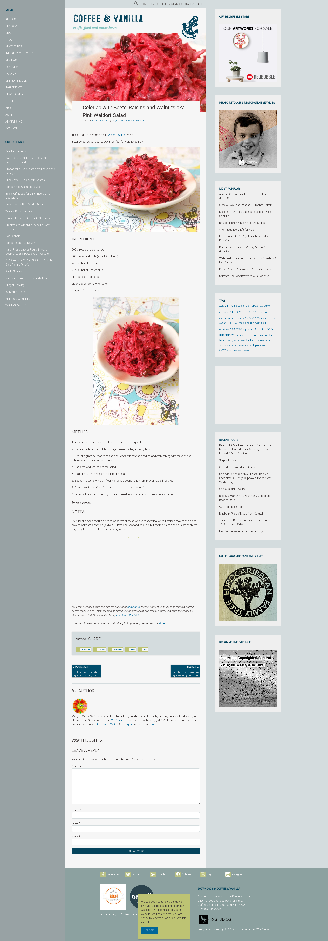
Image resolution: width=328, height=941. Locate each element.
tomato (233, 349)
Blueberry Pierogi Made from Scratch (241, 513)
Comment (79, 766)
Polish (250, 340)
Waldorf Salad (116, 135)
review (260, 340)
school (224, 345)
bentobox (252, 305)
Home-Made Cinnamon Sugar (23, 186)
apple (221, 306)
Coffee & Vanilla (108, 19)
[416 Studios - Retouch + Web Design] (242, 919)
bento (229, 305)
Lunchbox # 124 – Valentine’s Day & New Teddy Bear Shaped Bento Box (185, 673)
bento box (239, 305)
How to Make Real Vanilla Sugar (24, 204)
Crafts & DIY (252, 318)
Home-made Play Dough (20, 242)
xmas (249, 350)
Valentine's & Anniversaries (133, 120)
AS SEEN (10, 114)
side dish (233, 345)
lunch (268, 329)
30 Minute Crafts (15, 292)
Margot (115, 120)
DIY (273, 318)
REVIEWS (11, 60)
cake (267, 305)
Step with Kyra (227, 460)
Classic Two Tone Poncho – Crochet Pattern (245, 205)
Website (76, 836)
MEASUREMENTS (15, 94)
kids (258, 329)
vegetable (242, 350)
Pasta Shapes (13, 271)
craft (232, 318)
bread (260, 306)
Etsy (208, 874)
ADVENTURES (13, 46)
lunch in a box (254, 335)
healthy (235, 329)
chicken (232, 312)
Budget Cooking (15, 285)
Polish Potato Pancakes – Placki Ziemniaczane (247, 269)
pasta (236, 340)
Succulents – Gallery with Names (25, 180)
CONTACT (11, 128)
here (153, 724)
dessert (264, 318)
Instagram (127, 724)
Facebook (102, 724)
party (230, 340)
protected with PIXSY (127, 615)
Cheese (222, 312)
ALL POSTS (12, 19)
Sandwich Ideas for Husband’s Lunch (27, 278)
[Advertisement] (136, 567)
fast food (230, 323)
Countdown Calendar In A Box (237, 467)
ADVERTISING (13, 121)
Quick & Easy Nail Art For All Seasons (27, 218)
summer (223, 349)
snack (242, 345)
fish (236, 323)
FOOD (8, 39)
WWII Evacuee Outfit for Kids (236, 229)
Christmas (224, 318)
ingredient (248, 329)
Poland (242, 341)
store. (162, 623)
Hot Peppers (12, 236)
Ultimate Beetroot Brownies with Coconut (244, 276)
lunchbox (226, 335)
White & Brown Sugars (18, 211)
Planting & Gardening (17, 298)
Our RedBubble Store (231, 506)
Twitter (114, 724)
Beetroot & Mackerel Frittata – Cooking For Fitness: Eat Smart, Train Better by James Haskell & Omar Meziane (245, 449)
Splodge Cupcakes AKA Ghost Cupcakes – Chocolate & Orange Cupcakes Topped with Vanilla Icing (245, 478)
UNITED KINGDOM (16, 80)
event (222, 322)
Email (76, 823)
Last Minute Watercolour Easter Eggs (241, 531)
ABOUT (9, 108)
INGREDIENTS (14, 87)
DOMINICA (11, 67)
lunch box (240, 335)
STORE (9, 101)
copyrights (133, 607)
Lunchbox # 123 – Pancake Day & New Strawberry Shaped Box (86, 673)
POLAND (10, 73)
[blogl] (113, 897)
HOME (145, 4)
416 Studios (118, 720)
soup (265, 345)
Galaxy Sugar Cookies (232, 489)
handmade (224, 330)
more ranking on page (118, 914)
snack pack (254, 345)
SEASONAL (12, 26)
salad (267, 340)
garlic (264, 322)
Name (76, 810)
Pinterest (186, 874)
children (245, 312)
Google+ (161, 874)
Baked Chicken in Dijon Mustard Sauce (242, 222)
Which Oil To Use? (16, 305)
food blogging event (249, 323)
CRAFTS (10, 32)
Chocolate (261, 312)
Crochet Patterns (15, 151)
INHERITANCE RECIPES (19, 53)
